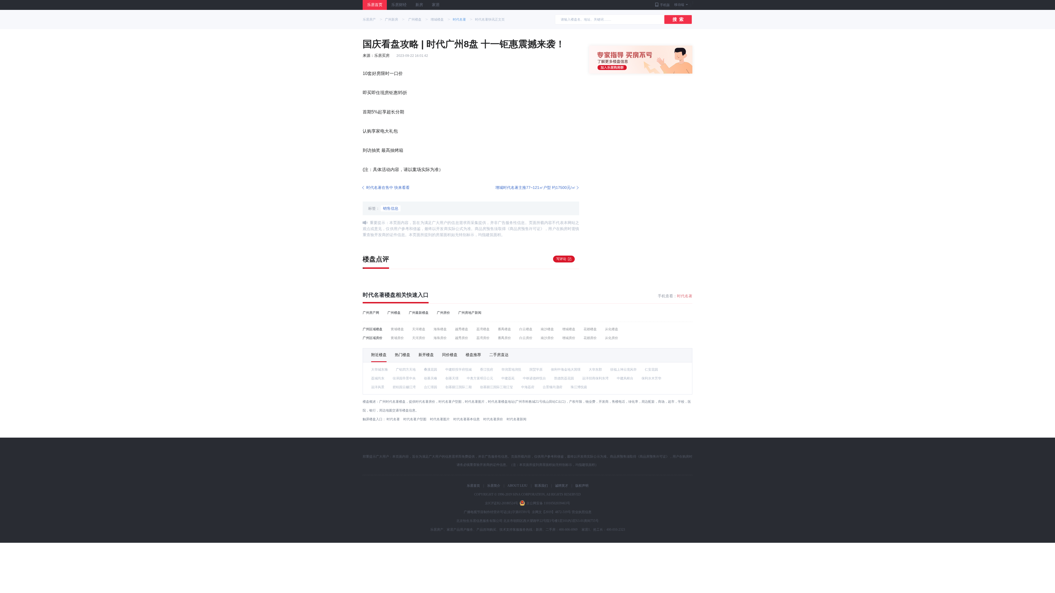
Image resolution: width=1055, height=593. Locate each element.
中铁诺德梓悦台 (534, 378)
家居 (436, 5)
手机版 (665, 5)
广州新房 (391, 19)
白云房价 (525, 338)
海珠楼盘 (440, 329)
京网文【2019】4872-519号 (551, 512)
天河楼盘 (418, 329)
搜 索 (678, 19)
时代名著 (459, 19)
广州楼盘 (414, 19)
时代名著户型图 (414, 419)
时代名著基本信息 (466, 419)
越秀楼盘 (461, 329)
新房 (419, 5)
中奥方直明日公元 (480, 378)
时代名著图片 (440, 419)
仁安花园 (651, 369)
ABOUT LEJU (517, 486)
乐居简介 (493, 486)
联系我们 (541, 486)
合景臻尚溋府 (552, 387)
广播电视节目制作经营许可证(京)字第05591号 (497, 512)
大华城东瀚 (379, 369)
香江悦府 (486, 369)
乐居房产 (369, 19)
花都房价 (590, 338)
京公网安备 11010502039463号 (548, 503)
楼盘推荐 (473, 355)
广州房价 (443, 313)
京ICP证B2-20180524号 (501, 503)
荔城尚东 (377, 378)
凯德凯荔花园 (564, 378)
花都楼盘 (590, 329)
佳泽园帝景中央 (404, 378)
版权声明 (581, 486)
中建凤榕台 (625, 378)
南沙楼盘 (547, 329)
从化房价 (611, 338)
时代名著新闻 (516, 419)
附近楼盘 (379, 355)
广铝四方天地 (406, 369)
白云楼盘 (525, 329)
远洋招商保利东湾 (595, 378)
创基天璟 (452, 378)
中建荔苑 (508, 378)
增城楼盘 (437, 19)
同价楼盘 (449, 355)
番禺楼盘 (504, 329)
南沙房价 (547, 338)
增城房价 (568, 338)
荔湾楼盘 (483, 329)
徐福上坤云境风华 (623, 369)
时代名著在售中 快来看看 (388, 187)
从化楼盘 (611, 329)
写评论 (561, 259)
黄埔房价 (397, 338)
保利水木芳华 (651, 378)
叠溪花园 (430, 369)
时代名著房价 (493, 419)
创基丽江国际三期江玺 (496, 387)
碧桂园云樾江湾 (404, 387)
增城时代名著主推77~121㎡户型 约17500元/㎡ (535, 187)
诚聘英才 (561, 486)
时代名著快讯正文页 (490, 19)
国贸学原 (536, 369)
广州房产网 (371, 313)
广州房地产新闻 (469, 313)
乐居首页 (374, 5)
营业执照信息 (582, 512)
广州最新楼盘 (419, 313)
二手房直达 (499, 355)
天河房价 (418, 338)
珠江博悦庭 (579, 387)
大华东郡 (595, 369)
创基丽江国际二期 (458, 387)
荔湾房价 (483, 338)
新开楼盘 (426, 355)
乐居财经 (399, 5)
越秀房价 (461, 338)
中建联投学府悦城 (458, 369)
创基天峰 (430, 378)
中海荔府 (527, 387)
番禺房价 (504, 338)
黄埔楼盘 (397, 329)
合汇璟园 (430, 387)
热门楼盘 (402, 355)
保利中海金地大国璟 (566, 369)
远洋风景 (377, 387)
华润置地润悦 (511, 369)
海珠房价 (440, 338)
